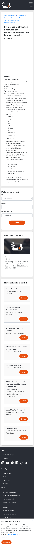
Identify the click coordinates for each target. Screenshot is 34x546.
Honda (7, 257)
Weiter (17, 223)
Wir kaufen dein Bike (9, 502)
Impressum (6, 480)
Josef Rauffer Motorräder (16, 410)
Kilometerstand (6, 211)
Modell (3, 203)
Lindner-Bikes (11, 428)
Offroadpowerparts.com (15, 365)
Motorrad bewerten (9, 492)
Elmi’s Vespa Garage (14, 289)
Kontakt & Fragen (8, 455)
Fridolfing (21, 15)
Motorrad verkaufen (9, 514)
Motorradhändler (9, 15)
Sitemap (5, 483)
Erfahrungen (7, 517)
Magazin (5, 458)
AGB (4, 477)
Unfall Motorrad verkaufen (11, 496)
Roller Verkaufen (8, 511)
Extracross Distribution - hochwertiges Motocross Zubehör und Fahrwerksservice (16, 20)
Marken (5, 507)
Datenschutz (7, 473)
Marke (3, 195)
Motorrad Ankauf (8, 499)
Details (23, 298)
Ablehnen (4, 538)
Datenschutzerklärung (12, 534)
